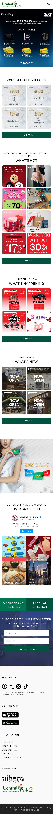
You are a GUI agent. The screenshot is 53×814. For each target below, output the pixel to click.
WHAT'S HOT (7, 167)
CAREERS (7, 754)
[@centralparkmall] (14, 518)
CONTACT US (9, 750)
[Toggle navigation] (44, 4)
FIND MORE (26, 135)
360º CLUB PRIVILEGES (10, 86)
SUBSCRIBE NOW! (26, 649)
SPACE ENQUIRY (11, 746)
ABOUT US (8, 742)
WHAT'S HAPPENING (10, 290)
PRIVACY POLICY (11, 757)
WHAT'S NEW (8, 368)
